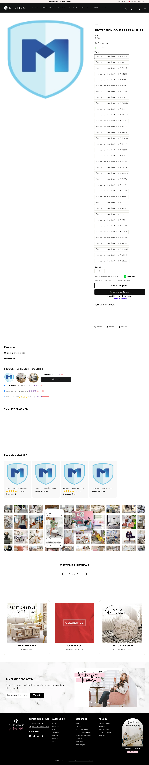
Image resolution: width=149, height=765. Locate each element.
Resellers (79, 739)
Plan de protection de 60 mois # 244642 (111, 214)
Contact (78, 726)
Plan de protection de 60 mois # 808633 (112, 220)
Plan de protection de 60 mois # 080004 (112, 261)
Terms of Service (105, 732)
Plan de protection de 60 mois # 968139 (111, 156)
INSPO (96, 7)
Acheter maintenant (119, 292)
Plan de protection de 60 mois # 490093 (112, 115)
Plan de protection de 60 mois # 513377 (111, 232)
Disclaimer (9, 359)
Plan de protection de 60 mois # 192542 (111, 197)
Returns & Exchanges (83, 732)
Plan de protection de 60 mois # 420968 (112, 138)
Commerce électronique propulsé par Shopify (81, 760)
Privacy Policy (104, 729)
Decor (61, 7)
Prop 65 (102, 735)
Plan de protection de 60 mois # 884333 (111, 127)
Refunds (102, 726)
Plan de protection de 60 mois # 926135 (111, 97)
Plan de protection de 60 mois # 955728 (111, 132)
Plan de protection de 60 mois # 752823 (111, 68)
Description (10, 347)
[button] (11, 491)
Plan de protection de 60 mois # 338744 (111, 191)
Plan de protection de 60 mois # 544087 (111, 144)
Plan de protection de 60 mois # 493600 (112, 249)
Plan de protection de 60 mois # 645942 (111, 255)
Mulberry (20, 455)
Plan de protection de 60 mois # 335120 (111, 208)
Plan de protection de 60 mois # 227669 (112, 203)
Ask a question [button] (74, 574)
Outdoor (73, 7)
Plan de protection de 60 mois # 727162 (111, 121)
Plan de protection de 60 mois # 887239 (111, 62)
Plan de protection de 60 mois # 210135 (111, 238)
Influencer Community (84, 735)
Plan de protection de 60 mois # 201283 (111, 80)
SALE (105, 7)
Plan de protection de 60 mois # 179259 (111, 167)
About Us (79, 723)
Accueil (97, 24)
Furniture (47, 7)
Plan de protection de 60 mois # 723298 (111, 92)
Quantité (98, 267)
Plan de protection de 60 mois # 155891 (111, 74)
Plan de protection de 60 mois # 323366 (111, 162)
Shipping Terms (104, 723)
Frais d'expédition (100, 280)
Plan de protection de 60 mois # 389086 (112, 185)
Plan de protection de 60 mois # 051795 (111, 226)
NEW (34, 7)
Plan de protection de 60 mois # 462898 (111, 243)
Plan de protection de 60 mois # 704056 (112, 103)
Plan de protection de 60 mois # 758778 (111, 179)
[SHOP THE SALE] (27, 623)
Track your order (82, 729)
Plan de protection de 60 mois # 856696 (112, 173)
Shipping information (14, 353)
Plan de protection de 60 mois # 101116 (111, 86)
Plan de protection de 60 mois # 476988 (111, 56)
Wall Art (85, 7)
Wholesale (79, 742)
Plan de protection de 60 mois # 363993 (112, 109)
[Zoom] (46, 59)
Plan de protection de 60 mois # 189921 (111, 150)
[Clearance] (74, 623)
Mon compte (80, 745)
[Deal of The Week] (122, 623)
